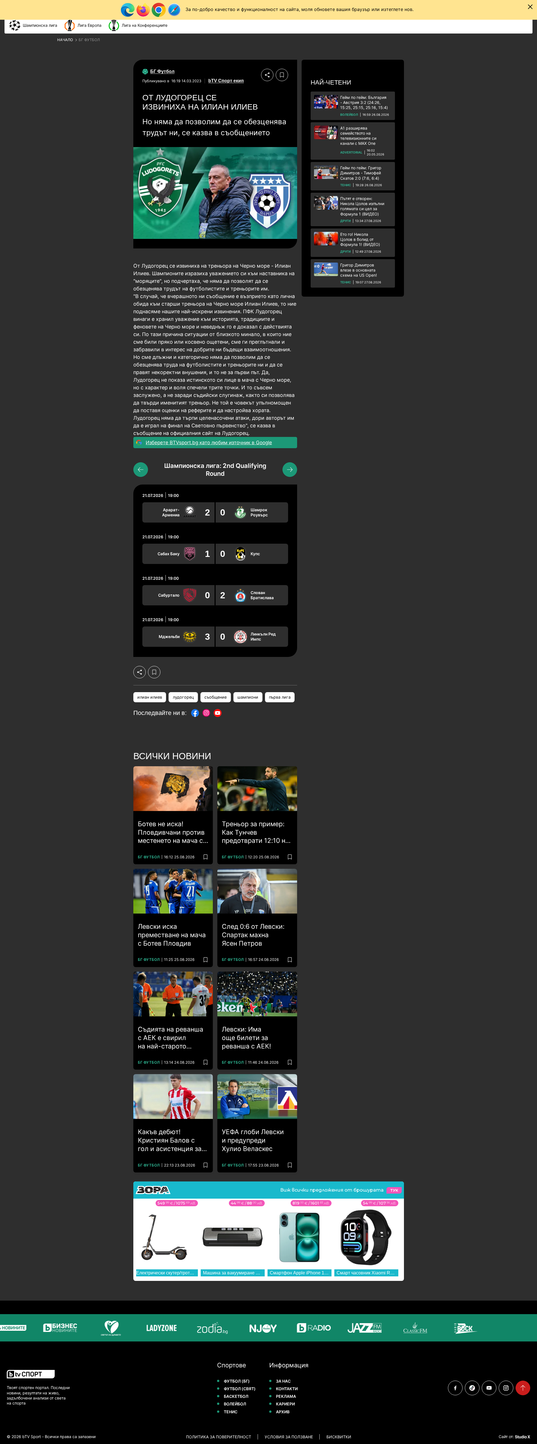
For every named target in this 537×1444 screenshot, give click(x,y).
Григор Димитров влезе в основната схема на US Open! (358, 270)
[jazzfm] (346, 1328)
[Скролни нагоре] (523, 1388)
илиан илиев (149, 697)
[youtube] (489, 1388)
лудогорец (183, 697)
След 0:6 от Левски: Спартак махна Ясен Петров (253, 935)
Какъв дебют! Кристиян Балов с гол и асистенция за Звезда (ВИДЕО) (170, 1140)
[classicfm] (397, 1328)
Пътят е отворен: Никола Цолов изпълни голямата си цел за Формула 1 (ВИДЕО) (362, 206)
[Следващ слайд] (289, 469)
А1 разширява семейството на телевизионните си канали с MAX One (358, 136)
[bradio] (296, 1328)
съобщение (215, 697)
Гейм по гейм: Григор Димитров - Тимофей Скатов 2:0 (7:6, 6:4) (360, 172)
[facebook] (455, 1388)
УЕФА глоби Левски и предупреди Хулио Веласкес (253, 1140)
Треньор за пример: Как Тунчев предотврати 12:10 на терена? (255, 832)
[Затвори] (530, 6)
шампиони (247, 697)
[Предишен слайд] (140, 469)
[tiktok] (472, 1388)
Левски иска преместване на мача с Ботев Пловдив (172, 935)
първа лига (280, 697)
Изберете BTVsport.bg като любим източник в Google (209, 442)
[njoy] (245, 1328)
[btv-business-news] (42, 1328)
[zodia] (194, 1328)
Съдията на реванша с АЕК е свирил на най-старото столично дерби (170, 1038)
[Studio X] (522, 1436)
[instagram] (506, 1388)
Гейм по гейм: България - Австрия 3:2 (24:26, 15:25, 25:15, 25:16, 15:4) (364, 102)
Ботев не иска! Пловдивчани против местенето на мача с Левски (171, 832)
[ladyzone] (143, 1328)
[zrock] (448, 1328)
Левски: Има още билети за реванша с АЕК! (246, 1037)
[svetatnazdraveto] (93, 1328)
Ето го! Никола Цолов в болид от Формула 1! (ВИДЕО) (360, 239)
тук (394, 1190)
